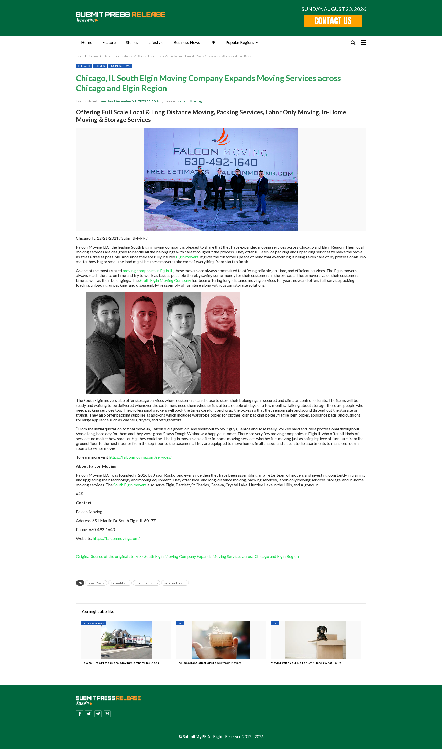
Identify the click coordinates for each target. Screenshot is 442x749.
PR (212, 42)
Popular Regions (240, 42)
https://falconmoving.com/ (116, 538)
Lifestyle (155, 42)
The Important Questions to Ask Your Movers (208, 663)
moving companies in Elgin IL (148, 270)
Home (86, 42)
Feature (109, 42)
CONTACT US (332, 21)
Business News (187, 42)
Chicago (93, 55)
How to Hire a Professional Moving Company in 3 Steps (120, 663)
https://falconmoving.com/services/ (140, 457)
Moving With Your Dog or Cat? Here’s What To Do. (306, 663)
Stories (132, 42)
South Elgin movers (130, 484)
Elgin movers (187, 256)
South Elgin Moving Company (165, 280)
